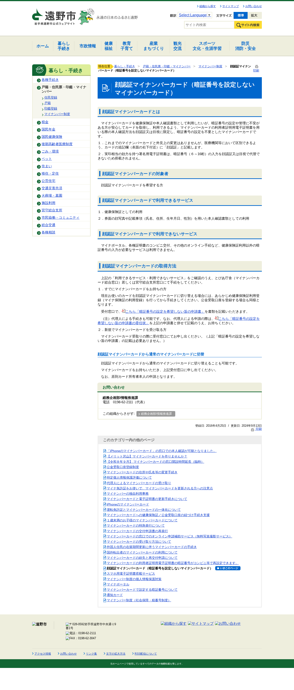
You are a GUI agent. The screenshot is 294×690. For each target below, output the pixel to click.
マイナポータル (118, 584)
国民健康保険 (52, 137)
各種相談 (48, 232)
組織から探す (207, 6)
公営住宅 (48, 181)
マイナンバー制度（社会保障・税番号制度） (139, 600)
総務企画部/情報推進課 (156, 413)
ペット (47, 159)
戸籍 (47, 103)
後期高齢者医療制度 (57, 144)
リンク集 (91, 653)
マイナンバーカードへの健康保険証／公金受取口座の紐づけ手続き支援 (158, 515)
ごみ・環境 (50, 151)
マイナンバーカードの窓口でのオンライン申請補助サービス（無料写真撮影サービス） (169, 536)
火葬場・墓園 (52, 195)
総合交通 (48, 225)
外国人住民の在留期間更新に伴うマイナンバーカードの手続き (152, 547)
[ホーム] (54, 14)
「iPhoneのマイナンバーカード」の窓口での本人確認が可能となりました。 (162, 451)
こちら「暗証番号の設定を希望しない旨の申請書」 (165, 311)
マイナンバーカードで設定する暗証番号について (142, 589)
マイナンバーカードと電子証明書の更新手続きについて (147, 499)
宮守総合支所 (52, 210)
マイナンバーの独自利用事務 (128, 493)
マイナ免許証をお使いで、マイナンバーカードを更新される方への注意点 (160, 488)
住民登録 (50, 97)
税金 (45, 122)
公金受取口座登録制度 (123, 467)
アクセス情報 (42, 653)
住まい (47, 166)
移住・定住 (50, 173)
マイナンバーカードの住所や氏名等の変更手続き (142, 472)
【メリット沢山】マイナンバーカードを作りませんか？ (147, 456)
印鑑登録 (50, 108)
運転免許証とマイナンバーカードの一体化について (144, 509)
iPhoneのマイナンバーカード (128, 504)
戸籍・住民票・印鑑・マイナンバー (64, 89)
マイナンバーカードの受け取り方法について (139, 541)
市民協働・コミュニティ (60, 217)
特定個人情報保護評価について (129, 477)
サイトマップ (230, 6)
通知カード (115, 595)
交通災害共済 (52, 188)
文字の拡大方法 (115, 653)
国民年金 (48, 129)
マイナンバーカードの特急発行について (136, 525)
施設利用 (48, 203)
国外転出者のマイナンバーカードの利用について (142, 552)
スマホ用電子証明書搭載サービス (131, 573)
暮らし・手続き (124, 66)
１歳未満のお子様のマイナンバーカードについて (142, 520)
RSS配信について (146, 653)
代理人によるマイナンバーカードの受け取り (139, 483)
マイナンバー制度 (57, 114)
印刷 (258, 429)
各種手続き (50, 80)
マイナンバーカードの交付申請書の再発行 (137, 531)
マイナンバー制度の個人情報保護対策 (134, 579)
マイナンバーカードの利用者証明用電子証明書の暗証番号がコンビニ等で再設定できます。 (173, 563)
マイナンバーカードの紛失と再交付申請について (142, 557)
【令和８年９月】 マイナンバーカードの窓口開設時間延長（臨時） (155, 461)
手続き (64, 46)
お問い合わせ (253, 6)
